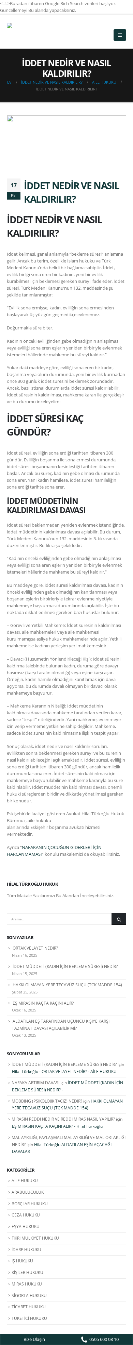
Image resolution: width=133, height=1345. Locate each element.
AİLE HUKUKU (25, 1181)
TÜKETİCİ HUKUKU (29, 1318)
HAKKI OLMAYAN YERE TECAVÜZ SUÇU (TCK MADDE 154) (67, 985)
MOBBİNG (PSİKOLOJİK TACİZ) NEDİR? (47, 1101)
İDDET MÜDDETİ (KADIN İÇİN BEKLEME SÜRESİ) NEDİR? (65, 966)
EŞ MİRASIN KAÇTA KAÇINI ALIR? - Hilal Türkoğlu (57, 1126)
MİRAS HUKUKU (27, 1284)
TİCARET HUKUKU (29, 1307)
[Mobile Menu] (120, 35)
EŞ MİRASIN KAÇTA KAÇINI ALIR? (43, 1003)
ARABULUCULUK (28, 1192)
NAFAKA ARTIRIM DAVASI (35, 1083)
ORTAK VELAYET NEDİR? (35, 948)
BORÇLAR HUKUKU (30, 1204)
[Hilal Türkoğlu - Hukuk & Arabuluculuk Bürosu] (25, 31)
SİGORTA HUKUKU (29, 1295)
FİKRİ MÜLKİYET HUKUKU (35, 1238)
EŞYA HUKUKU (26, 1226)
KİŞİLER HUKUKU (27, 1272)
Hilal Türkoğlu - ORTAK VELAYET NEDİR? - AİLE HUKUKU (64, 1071)
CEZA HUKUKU (26, 1215)
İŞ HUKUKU (22, 1261)
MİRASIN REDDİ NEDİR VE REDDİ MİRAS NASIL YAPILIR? (63, 1119)
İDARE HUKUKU (26, 1250)
